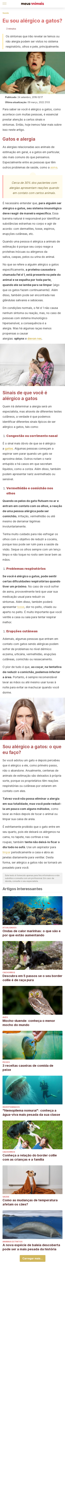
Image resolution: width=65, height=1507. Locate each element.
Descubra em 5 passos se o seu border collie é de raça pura (32, 978)
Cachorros (9, 972)
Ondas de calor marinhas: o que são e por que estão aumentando (32, 933)
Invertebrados (11, 1107)
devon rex (34, 338)
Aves (5, 1017)
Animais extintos (12, 1241)
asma (53, 167)
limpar (6, 852)
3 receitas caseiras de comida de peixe (28, 1068)
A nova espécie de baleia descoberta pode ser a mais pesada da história (31, 1247)
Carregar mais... (32, 1258)
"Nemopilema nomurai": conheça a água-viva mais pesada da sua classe (31, 1113)
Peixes (6, 1062)
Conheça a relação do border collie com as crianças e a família (30, 1157)
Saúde (6, 13)
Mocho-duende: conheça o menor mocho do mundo (29, 1023)
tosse (20, 607)
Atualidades (9, 927)
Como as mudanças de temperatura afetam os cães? (30, 1202)
